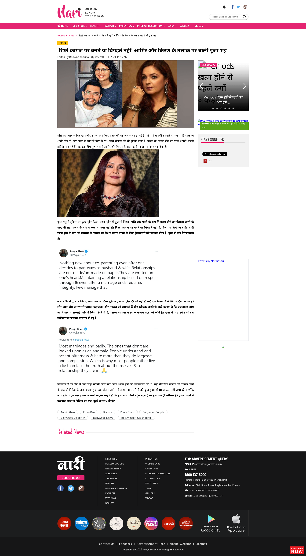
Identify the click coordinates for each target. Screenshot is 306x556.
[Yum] (99, 529)
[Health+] (134, 529)
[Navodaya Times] (82, 529)
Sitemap (201, 544)
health (94, 25)
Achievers (111, 473)
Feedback (125, 544)
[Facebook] (230, 6)
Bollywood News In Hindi (136, 417)
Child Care (151, 468)
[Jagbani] (168, 529)
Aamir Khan (68, 412)
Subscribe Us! (71, 477)
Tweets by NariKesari (211, 261)
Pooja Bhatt (127, 412)
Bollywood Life (114, 463)
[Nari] (71, 469)
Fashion (109, 25)
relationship (113, 468)
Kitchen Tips (152, 478)
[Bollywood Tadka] (151, 529)
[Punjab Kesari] (64, 529)
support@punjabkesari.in (208, 495)
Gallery (184, 25)
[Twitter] (237, 6)
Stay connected (212, 139)
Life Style (79, 25)
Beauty (109, 503)
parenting (125, 25)
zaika (171, 25)
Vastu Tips (151, 483)
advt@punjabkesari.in (208, 464)
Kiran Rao (89, 412)
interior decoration (150, 25)
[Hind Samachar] (186, 529)
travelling (111, 478)
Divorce (107, 412)
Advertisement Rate (151, 544)
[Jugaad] (116, 529)
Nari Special (208, 64)
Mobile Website (181, 544)
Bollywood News (103, 417)
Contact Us (107, 544)
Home (61, 35)
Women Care (152, 463)
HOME (64, 25)
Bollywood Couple (153, 412)
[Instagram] (244, 6)
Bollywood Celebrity (73, 417)
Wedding (110, 498)
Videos (199, 25)
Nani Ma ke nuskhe (116, 488)
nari (72, 35)
